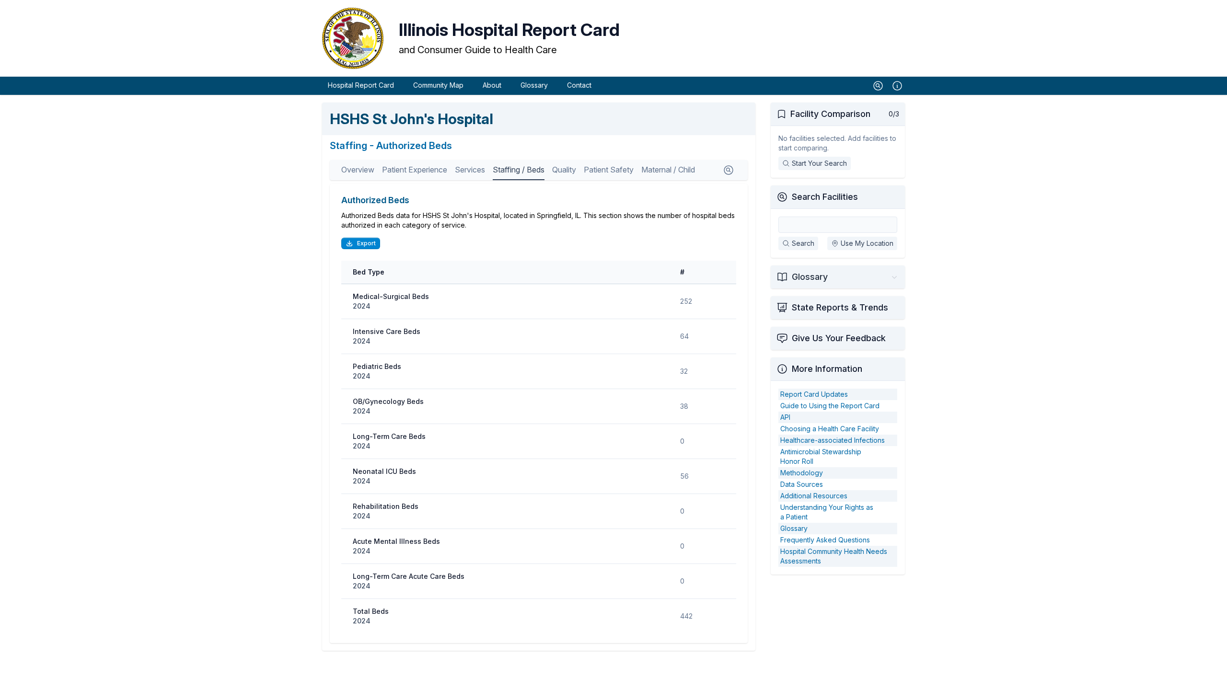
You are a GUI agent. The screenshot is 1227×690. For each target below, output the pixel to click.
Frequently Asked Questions (825, 540)
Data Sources (801, 484)
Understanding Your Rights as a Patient (826, 512)
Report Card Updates (814, 394)
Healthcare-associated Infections (832, 440)
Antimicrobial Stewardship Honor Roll (820, 456)
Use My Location (867, 243)
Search (803, 243)
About (492, 85)
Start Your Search (819, 163)
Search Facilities (825, 197)
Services (470, 169)
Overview (357, 169)
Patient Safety (609, 169)
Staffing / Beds (518, 169)
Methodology (801, 473)
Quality (564, 169)
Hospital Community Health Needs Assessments (833, 556)
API (785, 417)
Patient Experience (414, 169)
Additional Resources (813, 496)
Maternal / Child (668, 169)
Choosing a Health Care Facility (829, 429)
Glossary (534, 85)
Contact (579, 85)
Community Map (438, 85)
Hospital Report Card (361, 85)
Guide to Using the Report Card (830, 406)
